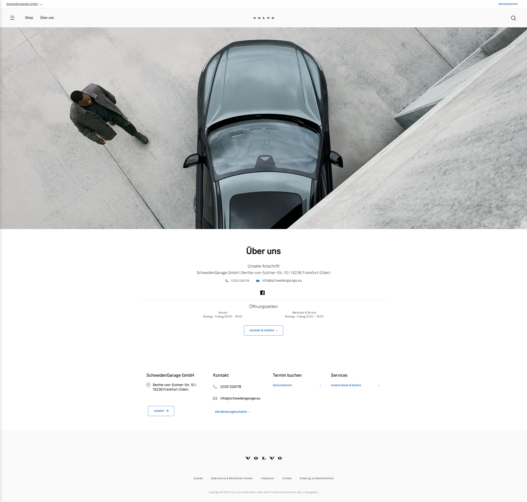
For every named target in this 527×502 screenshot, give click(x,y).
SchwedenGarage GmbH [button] (22, 4)
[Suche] (513, 18)
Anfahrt (159, 411)
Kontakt (287, 478)
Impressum (267, 478)
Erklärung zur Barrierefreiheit (317, 478)
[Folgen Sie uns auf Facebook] (262, 294)
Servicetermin (508, 4)
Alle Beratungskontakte (231, 412)
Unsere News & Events (346, 385)
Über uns (47, 18)
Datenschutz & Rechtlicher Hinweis (232, 478)
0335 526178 (239, 280)
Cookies (198, 478)
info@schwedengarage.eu (282, 280)
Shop (29, 18)
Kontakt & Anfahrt (262, 330)
